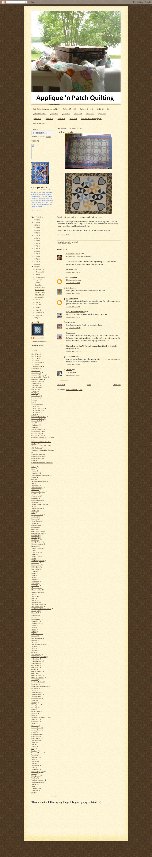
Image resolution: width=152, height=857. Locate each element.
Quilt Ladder (35, 663)
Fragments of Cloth (37, 515)
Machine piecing (36, 590)
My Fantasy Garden (37, 607)
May (37, 305)
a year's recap (35, 368)
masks (33, 598)
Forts (33, 513)
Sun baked (38, 285)
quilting (33, 669)
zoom (33, 793)
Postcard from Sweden (38, 644)
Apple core (34, 383)
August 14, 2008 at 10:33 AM (73, 351)
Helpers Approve (40, 287)
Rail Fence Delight (37, 682)
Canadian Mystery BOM (38, 417)
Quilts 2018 (54, 114)
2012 (35, 256)
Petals (33, 627)
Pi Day (33, 632)
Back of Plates (39, 295)
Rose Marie (39, 338)
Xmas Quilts (35, 788)
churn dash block (36, 458)
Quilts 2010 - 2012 (86, 109)
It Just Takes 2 (35, 552)
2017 (35, 243)
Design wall (35, 486)
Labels (33, 575)
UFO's (33, 767)
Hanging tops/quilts (37, 544)
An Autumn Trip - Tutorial (39, 377)
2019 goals (34, 364)
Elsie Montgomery (73, 253)
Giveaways (34, 527)
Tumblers (34, 761)
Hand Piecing (35, 540)
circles (33, 460)
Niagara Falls (35, 613)
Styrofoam (34, 726)
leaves (33, 577)
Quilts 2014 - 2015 (103, 109)
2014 (35, 251)
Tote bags (34, 751)
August (38, 280)
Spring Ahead (35, 711)
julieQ (68, 288)
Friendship (34, 519)
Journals (33, 559)
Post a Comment (64, 380)
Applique (34, 385)
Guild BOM (35, 536)
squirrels (34, 713)
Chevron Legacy (36, 433)
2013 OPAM (35, 354)
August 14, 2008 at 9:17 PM (73, 364)
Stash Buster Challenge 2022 (40, 717)
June (37, 302)
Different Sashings (36, 488)
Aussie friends (35, 387)
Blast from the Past (37, 410)
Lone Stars (34, 584)
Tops (32, 749)
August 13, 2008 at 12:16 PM (73, 272)
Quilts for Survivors (37, 678)
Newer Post (61, 384)
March (38, 310)
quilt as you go (36, 655)
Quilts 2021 (90, 114)
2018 (35, 241)
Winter (33, 786)
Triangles (34, 755)
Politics (33, 642)
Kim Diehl (34, 569)
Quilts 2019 (66, 114)
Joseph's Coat (35, 556)
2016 (35, 246)
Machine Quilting (36, 592)
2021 (35, 233)
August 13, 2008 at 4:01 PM (73, 283)
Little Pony (34, 579)
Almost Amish (35, 371)
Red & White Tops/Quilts (39, 686)
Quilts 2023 (37, 118)
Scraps (33, 700)
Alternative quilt (36, 373)
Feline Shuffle (39, 297)
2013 (35, 254)
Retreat (33, 690)
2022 (35, 230)
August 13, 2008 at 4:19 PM (73, 293)
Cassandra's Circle (36, 421)
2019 (35, 238)
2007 (35, 318)
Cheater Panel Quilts (37, 431)
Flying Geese (35, 511)
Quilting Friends (40, 292)
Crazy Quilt (34, 473)
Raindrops (34, 684)
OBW (33, 617)
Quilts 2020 (78, 114)
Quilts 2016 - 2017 (39, 114)
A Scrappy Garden (36, 366)
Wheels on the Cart (37, 782)
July (37, 299)
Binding (33, 406)
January (38, 315)
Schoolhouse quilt (36, 694)
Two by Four (35, 765)
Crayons (33, 471)
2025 (35, 222)
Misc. (33, 600)
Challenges (34, 425)
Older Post (117, 384)
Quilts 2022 (102, 114)
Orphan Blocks (35, 619)
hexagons (34, 546)
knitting (33, 573)
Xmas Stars (34, 790)
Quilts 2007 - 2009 (69, 109)
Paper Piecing (35, 623)
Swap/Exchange (36, 734)
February (38, 312)
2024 (35, 225)
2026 (35, 220)
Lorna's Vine (35, 586)
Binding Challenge (37, 408)
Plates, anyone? (39, 290)
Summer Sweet (36, 730)
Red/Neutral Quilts (39, 123)
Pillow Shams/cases (37, 634)
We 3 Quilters (35, 776)
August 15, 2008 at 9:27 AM (73, 375)
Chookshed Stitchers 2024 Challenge (42, 438)
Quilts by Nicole (36, 675)
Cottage (33, 467)
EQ (32, 506)
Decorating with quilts (38, 481)
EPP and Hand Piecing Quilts (91, 118)
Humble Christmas (37, 548)
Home (89, 384)
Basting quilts (35, 398)
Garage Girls (35, 521)
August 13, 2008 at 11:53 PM (73, 328)
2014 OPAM (35, 356)
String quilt (34, 719)
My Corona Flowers (37, 604)
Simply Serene (35, 705)
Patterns (33, 625)
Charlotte (34, 427)
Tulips (33, 759)
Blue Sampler (35, 412)
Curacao (33, 477)
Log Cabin (34, 582)
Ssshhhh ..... (39, 282)
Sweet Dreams (35, 736)
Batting (33, 400)
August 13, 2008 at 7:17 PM (73, 306)
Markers (33, 596)
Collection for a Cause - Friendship (42, 463)
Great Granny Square (37, 531)
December (39, 269)
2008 (35, 267)
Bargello (34, 392)
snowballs (34, 707)
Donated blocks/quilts (38, 492)
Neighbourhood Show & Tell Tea (41, 609)
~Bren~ (69, 369)
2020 (35, 235)
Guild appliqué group (37, 534)
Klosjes (33, 571)
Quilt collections (36, 661)
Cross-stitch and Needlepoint (40, 475)
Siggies (33, 703)
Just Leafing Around (37, 561)
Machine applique (36, 588)
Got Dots (34, 529)
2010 (35, 261)
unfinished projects (37, 772)
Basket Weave (35, 396)
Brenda (69, 322)
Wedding (34, 778)
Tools (33, 746)
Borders (33, 415)
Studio (33, 723)
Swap (33, 732)
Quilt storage (35, 667)
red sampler (34, 688)
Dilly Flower (35, 490)
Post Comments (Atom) (74, 389)
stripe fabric (34, 721)
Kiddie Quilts (35, 567)
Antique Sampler (36, 381)
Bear (32, 402)
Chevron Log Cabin (37, 435)
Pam (68, 333)
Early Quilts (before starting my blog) (46, 109)
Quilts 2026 (73, 118)
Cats (32, 423)
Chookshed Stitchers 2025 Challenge (42, 450)
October (38, 275)
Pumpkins (34, 646)
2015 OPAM (35, 358)
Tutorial (33, 763)
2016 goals (34, 360)
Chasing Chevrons (36, 429)
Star (32, 715)
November (39, 272)
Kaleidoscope (35, 563)
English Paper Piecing (38, 504)
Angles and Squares (37, 379)
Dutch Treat (34, 494)
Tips (32, 744)
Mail (32, 594)
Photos (33, 630)
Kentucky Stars (36, 565)
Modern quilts (35, 602)
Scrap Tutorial (35, 696)
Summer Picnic (36, 728)
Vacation (34, 774)
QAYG (33, 652)
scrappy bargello (36, 698)
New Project (35, 611)
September (39, 277)
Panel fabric (34, 621)
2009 (35, 264)
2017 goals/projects (37, 362)
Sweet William (35, 738)
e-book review (35, 496)
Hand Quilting (35, 542)
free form (34, 517)
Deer (32, 483)
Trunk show (34, 757)
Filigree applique (36, 508)
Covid (33, 469)
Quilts (33, 673)
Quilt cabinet (35, 659)
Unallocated (34, 769)
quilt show (34, 665)
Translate (48, 137)
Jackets (33, 554)
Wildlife (33, 784)
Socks (33, 709)
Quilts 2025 (61, 118)
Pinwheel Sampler (36, 638)
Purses (33, 648)
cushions (34, 479)
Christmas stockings (37, 456)
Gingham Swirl (36, 525)
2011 (35, 259)
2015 (35, 248)
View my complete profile (39, 341)
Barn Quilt (34, 394)
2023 (35, 228)
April (37, 307)
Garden (33, 523)
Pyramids (34, 650)
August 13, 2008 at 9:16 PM (73, 317)
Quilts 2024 (49, 118)
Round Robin (35, 692)
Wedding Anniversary (37, 780)
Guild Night (35, 538)
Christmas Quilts (36, 454)
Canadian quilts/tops (37, 419)
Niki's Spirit (35, 615)
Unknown (70, 277)
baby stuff (34, 389)
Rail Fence (34, 680)
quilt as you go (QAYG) (38, 657)
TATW (33, 742)
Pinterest (34, 636)
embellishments (36, 500)
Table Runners (35, 740)
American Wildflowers (38, 375)
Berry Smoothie (36, 404)
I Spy (33, 550)
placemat (34, 640)
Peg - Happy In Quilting (75, 311)
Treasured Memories (37, 753)
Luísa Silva (70, 298)
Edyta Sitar (34, 498)
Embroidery (34, 502)
